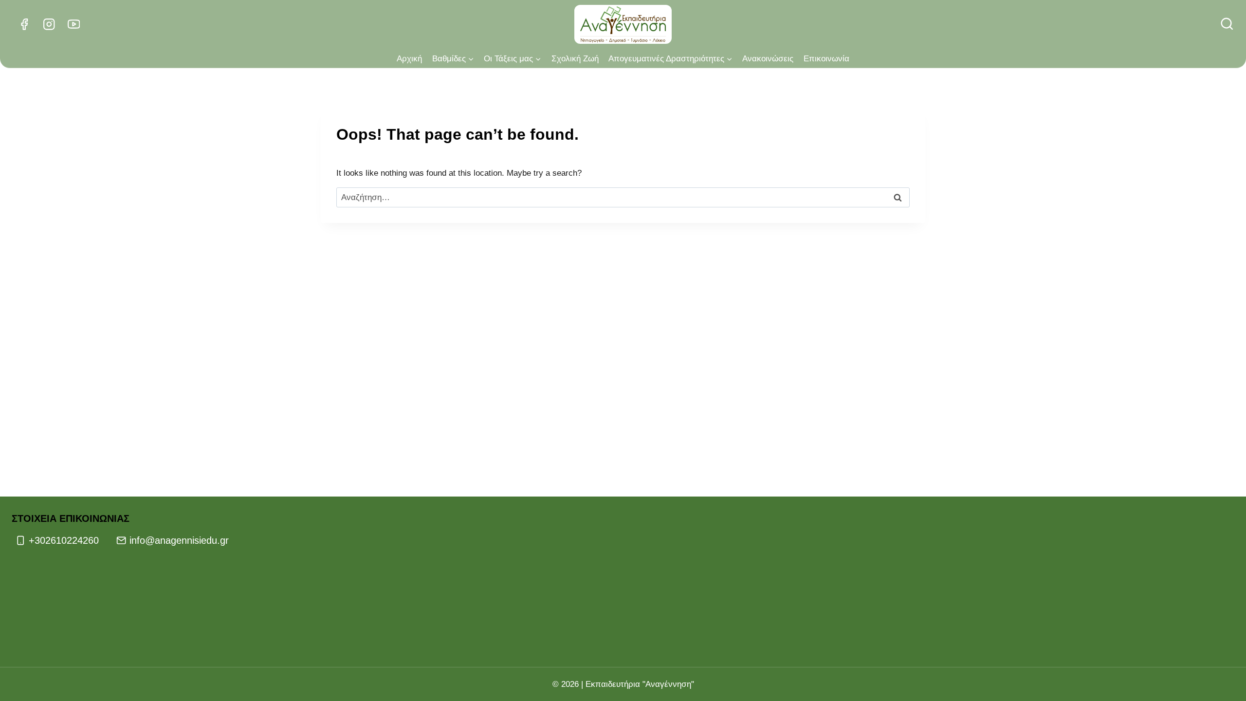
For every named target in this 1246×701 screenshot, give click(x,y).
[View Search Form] (1227, 24)
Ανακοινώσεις (767, 58)
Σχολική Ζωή (575, 58)
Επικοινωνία (826, 58)
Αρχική (409, 58)
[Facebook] (24, 24)
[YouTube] (73, 24)
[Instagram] (49, 24)
